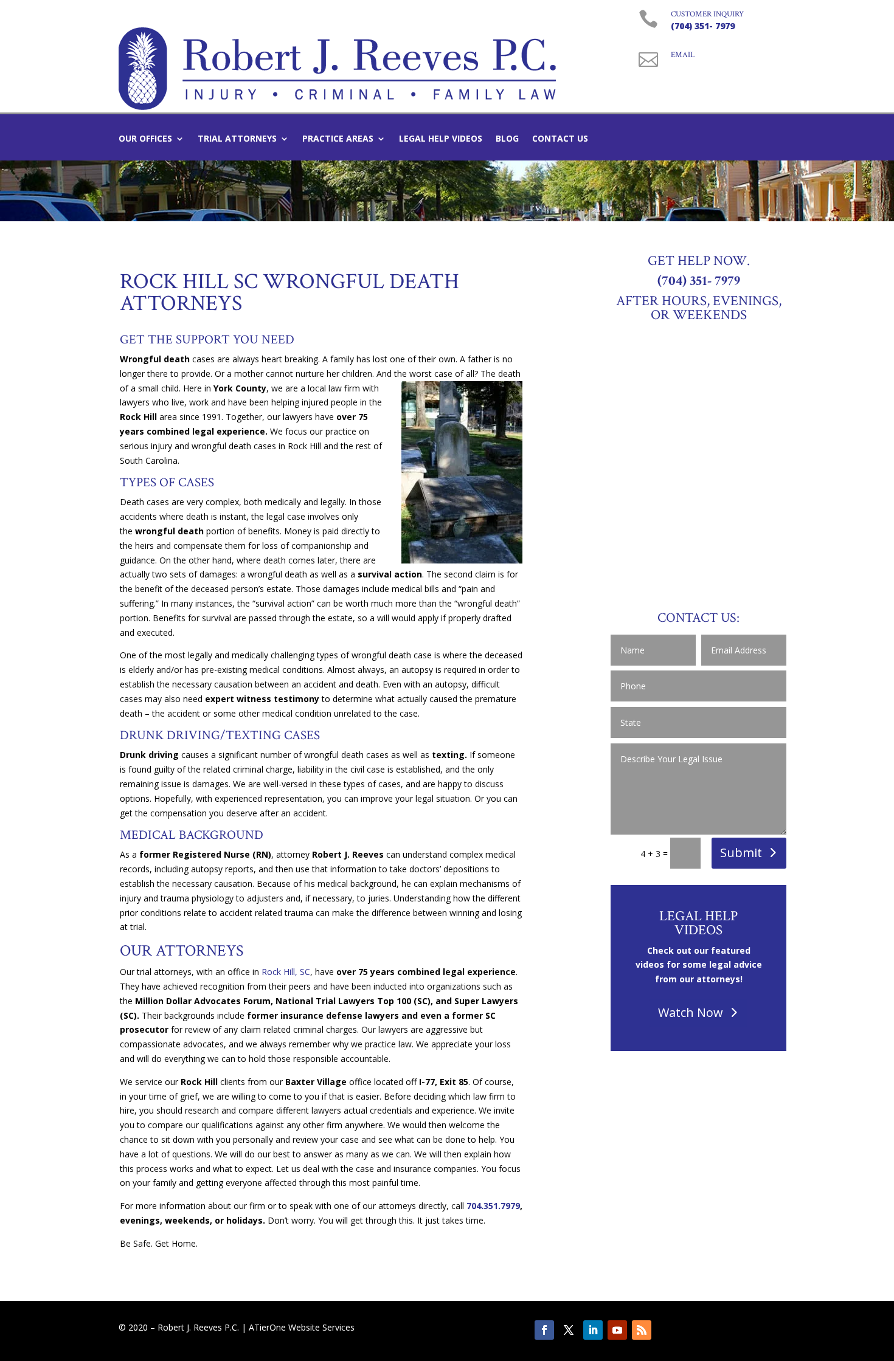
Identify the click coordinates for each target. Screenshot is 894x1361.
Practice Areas (337, 139)
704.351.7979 (493, 1205)
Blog (507, 139)
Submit (741, 852)
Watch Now (690, 1012)
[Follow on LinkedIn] (593, 1330)
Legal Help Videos (440, 139)
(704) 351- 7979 (703, 26)
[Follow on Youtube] (617, 1330)
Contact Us (560, 139)
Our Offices (145, 139)
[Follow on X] (568, 1330)
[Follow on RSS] (641, 1330)
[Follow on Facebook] (544, 1330)
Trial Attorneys (237, 139)
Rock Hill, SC (286, 971)
